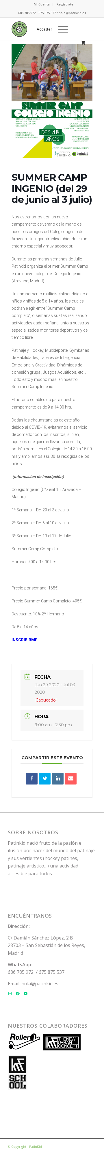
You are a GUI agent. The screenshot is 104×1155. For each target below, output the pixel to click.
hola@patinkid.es (39, 983)
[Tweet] (45, 779)
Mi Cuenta (42, 4)
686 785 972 (21, 972)
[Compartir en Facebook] (32, 779)
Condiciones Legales (60, 1146)
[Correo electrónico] (71, 779)
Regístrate (65, 4)
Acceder (44, 29)
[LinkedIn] (58, 779)
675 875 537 (51, 972)
